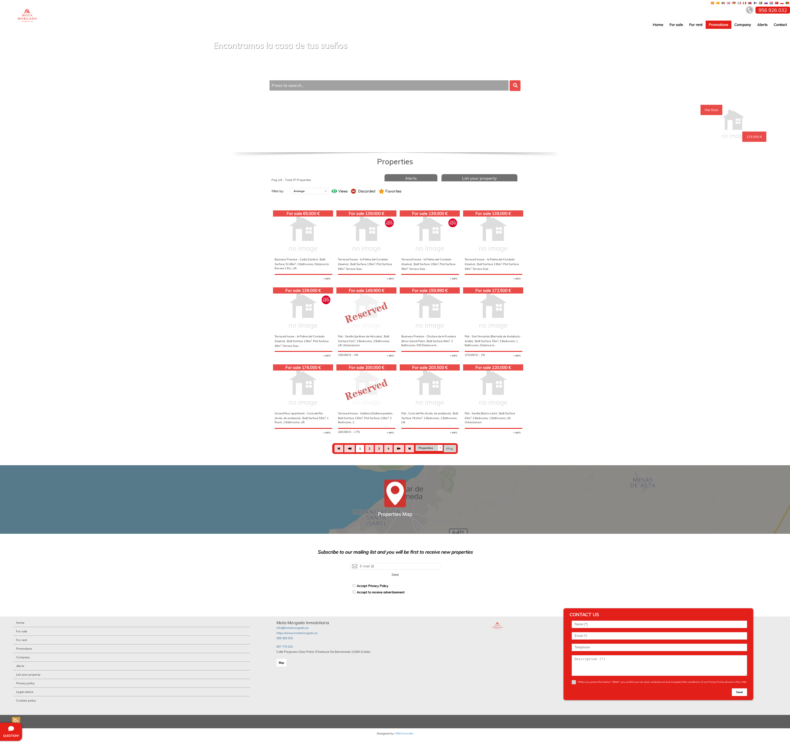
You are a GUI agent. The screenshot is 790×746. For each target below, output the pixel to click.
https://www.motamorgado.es (297, 633)
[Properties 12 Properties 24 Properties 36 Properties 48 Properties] (429, 448)
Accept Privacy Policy (372, 586)
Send (395, 574)
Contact (780, 24)
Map (281, 662)
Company (742, 24)
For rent (696, 24)
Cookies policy (26, 700)
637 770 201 (284, 646)
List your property (479, 178)
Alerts (762, 24)
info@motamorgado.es (292, 628)
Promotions (718, 24)
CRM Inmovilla (403, 733)
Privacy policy (25, 683)
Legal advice (24, 692)
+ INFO (327, 278)
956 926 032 (284, 638)
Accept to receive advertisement (380, 592)
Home (658, 24)
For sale (676, 24)
